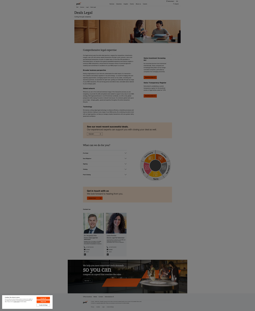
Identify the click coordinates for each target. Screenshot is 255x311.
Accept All (43, 298)
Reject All (43, 301)
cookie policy (17, 301)
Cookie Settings (43, 305)
